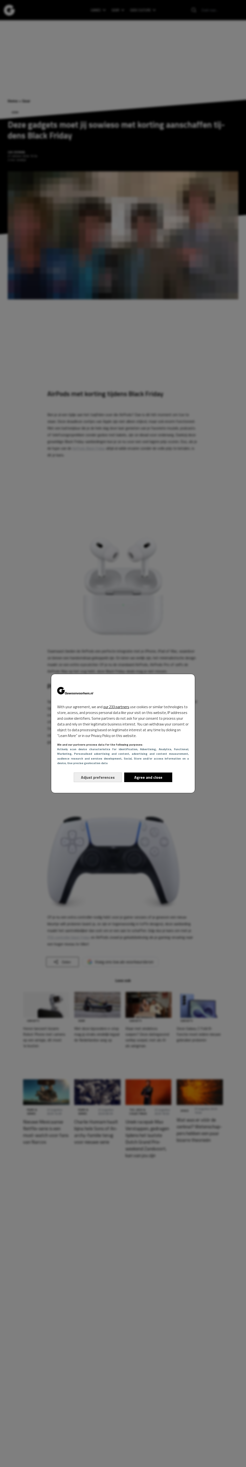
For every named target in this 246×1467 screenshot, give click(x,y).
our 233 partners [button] (116, 707)
